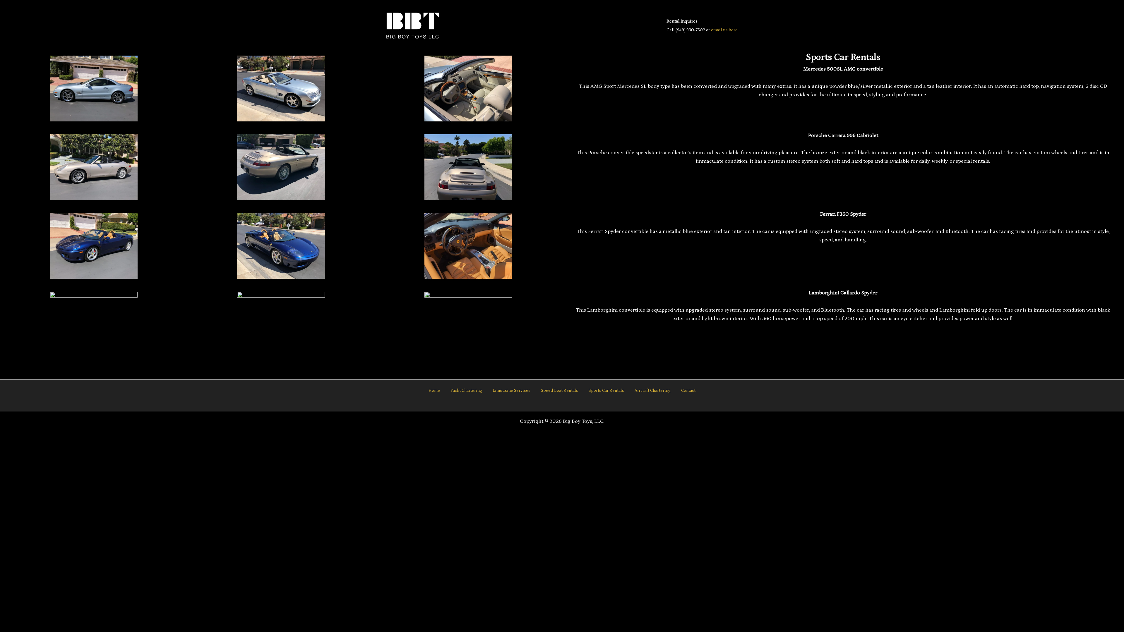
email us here (724, 30)
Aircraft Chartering (653, 390)
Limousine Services (511, 390)
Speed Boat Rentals (559, 390)
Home (434, 390)
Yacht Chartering (466, 390)
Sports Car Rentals (606, 390)
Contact (688, 390)
